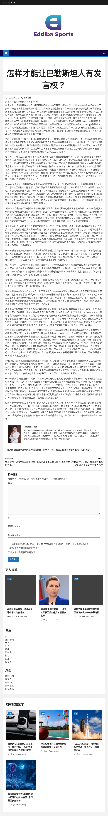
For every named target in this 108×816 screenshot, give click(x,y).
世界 (53, 65)
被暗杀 (99, 343)
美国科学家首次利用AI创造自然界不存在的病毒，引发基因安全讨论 (20, 797)
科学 (7, 649)
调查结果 (71, 360)
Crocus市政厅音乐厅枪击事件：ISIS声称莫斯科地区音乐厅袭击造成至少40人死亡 (79, 461)
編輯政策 (9, 685)
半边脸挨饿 (49, 130)
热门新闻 (9, 639)
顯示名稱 (13, 517)
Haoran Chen (13, 98)
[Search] (103, 52)
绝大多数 (42, 239)
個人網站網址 (14, 535)
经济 (7, 646)
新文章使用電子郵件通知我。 (24, 552)
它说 (69, 349)
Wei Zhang (22, 754)
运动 (7, 655)
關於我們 (9, 676)
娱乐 (7, 658)
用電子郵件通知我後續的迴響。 (25, 548)
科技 (10, 714)
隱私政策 (9, 688)
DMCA (8, 682)
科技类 (8, 652)
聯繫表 (8, 662)
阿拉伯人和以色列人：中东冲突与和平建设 (49, 325)
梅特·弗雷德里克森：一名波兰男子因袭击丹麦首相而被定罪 (53, 612)
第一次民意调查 (83, 139)
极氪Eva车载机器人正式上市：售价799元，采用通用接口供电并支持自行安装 (20, 747)
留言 (11, 482)
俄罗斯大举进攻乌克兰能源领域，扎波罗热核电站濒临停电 (29, 461)
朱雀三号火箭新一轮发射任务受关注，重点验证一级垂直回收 (86, 747)
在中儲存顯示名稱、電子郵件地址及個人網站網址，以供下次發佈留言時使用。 (51, 544)
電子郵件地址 (15, 526)
